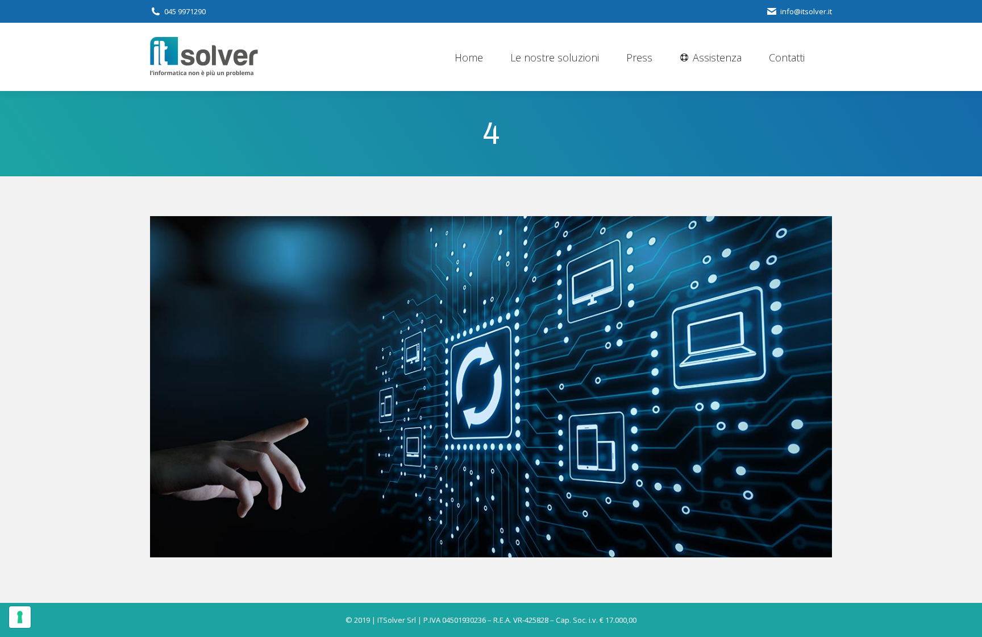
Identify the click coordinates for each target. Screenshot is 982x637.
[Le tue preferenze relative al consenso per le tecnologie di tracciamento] (20, 617)
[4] (491, 386)
